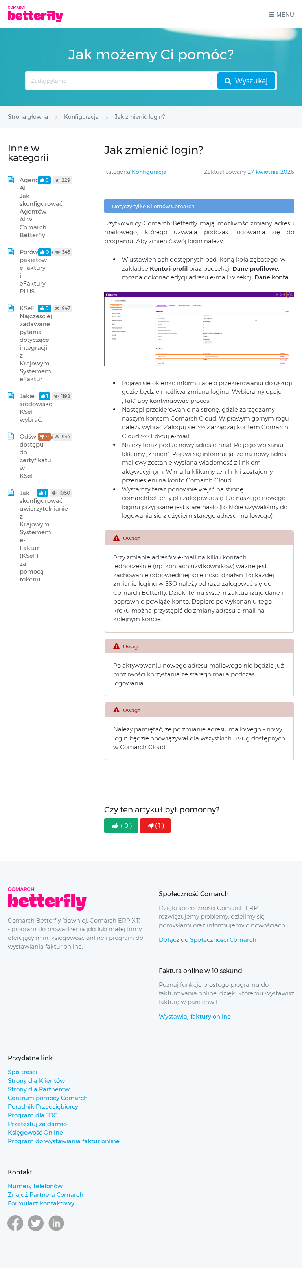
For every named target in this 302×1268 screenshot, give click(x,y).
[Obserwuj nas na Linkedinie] (56, 1230)
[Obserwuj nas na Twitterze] (35, 1230)
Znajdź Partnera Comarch (45, 1194)
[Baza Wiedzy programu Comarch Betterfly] (35, 14)
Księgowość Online (35, 1132)
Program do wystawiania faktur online (64, 1141)
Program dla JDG (33, 1115)
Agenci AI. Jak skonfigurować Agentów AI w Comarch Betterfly (41, 207)
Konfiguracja (149, 171)
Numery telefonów (35, 1186)
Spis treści (22, 1072)
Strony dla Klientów (36, 1080)
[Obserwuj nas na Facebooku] (15, 1230)
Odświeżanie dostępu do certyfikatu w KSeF (38, 456)
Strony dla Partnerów (39, 1089)
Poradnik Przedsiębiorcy (43, 1106)
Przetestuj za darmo (37, 1124)
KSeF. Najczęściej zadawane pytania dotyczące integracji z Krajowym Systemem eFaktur (36, 344)
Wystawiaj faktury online (195, 1016)
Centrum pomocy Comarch (48, 1098)
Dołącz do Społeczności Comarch (207, 939)
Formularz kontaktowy (41, 1203)
